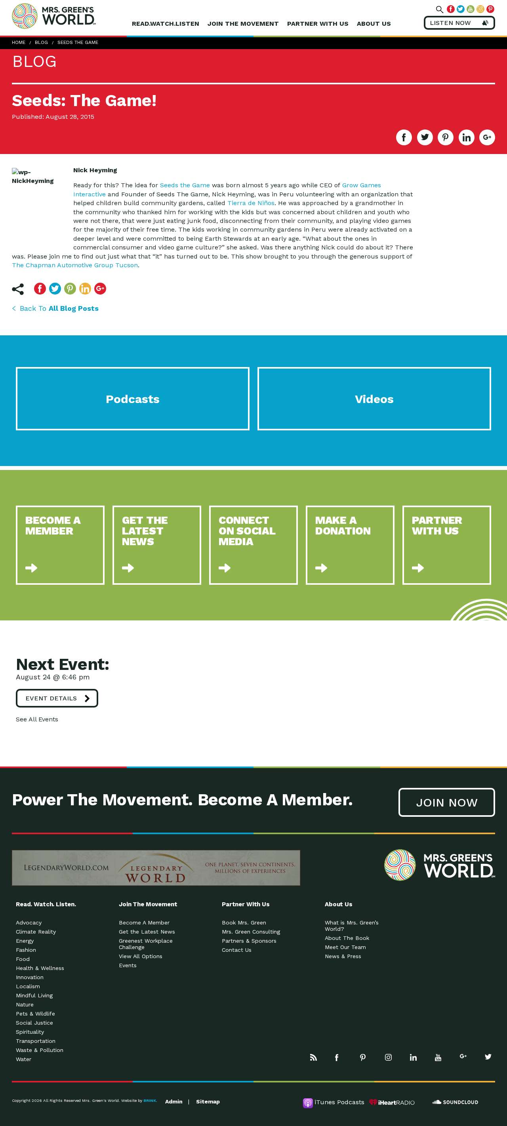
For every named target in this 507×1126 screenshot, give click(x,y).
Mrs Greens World (70, 16)
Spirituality (30, 1032)
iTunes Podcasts (339, 1102)
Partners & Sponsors (249, 941)
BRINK (149, 1100)
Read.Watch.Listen (165, 23)
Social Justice (34, 1022)
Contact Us (237, 950)
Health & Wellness (40, 968)
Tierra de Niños (250, 203)
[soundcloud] (455, 1102)
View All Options (140, 956)
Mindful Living (34, 995)
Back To (59, 308)
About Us (374, 23)
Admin (174, 1101)
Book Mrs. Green (244, 922)
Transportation (35, 1041)
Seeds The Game (77, 42)
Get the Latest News (147, 931)
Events (128, 965)
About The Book (347, 938)
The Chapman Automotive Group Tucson (75, 265)
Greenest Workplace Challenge (146, 944)
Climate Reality (36, 931)
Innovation (30, 977)
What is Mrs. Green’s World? (352, 925)
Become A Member (144, 922)
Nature (25, 1004)
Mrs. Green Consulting (251, 931)
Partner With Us (318, 23)
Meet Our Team (345, 947)
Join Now (447, 802)
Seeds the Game (185, 185)
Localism (28, 986)
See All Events (37, 719)
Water (23, 1059)
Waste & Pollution (39, 1050)
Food (23, 959)
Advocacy (29, 922)
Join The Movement (243, 23)
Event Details (51, 698)
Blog (41, 42)
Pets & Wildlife (35, 1013)
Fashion (26, 950)
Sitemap (208, 1101)
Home (18, 42)
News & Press (343, 956)
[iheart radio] (392, 1102)
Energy (25, 941)
